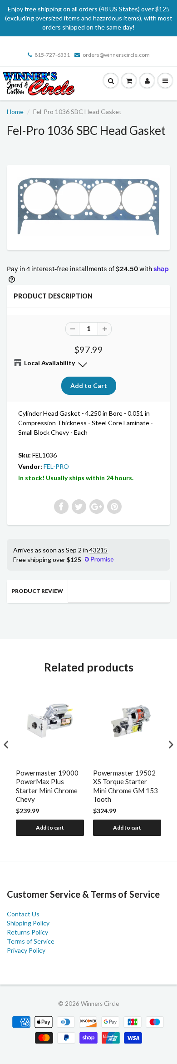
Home (15, 111)
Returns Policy (27, 932)
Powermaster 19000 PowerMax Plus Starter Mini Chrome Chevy (47, 786)
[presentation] (6, 744)
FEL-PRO (56, 466)
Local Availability (49, 363)
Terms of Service (30, 941)
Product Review (37, 590)
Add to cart (50, 827)
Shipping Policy (28, 923)
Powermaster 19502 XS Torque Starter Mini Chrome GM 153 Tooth (125, 786)
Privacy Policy (26, 950)
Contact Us (23, 914)
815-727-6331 (52, 54)
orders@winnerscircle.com (116, 54)
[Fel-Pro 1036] (88, 206)
